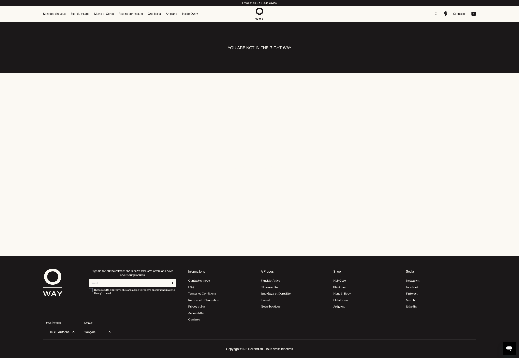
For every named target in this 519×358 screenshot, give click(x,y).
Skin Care (339, 287)
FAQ (191, 287)
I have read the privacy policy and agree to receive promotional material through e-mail (134, 291)
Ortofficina (154, 14)
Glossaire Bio (269, 287)
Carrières (194, 319)
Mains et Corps (104, 14)
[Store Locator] (445, 13)
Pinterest (412, 293)
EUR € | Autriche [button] (58, 332)
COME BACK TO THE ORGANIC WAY (259, 168)
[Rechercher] (436, 13)
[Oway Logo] (259, 14)
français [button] (90, 332)
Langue (88, 322)
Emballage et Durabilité (276, 293)
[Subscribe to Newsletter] (172, 283)
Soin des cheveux (54, 14)
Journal (265, 300)
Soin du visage (80, 14)
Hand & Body (342, 293)
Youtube (411, 300)
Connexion (459, 14)
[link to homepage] (52, 295)
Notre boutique (271, 306)
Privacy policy (196, 306)
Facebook (412, 287)
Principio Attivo (270, 280)
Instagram (412, 280)
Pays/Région (53, 322)
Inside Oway (190, 14)
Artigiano (171, 14)
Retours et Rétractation (203, 300)
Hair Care (339, 280)
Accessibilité (196, 313)
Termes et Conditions (202, 293)
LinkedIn (411, 306)
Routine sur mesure (131, 14)
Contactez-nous (199, 280)
